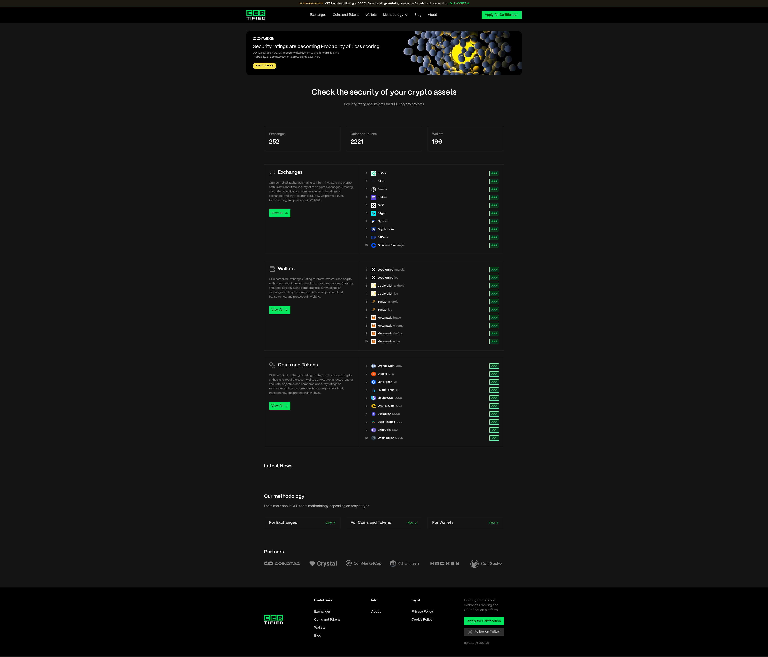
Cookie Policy (422, 619)
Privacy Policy (422, 611)
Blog (417, 14)
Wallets (371, 14)
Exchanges (318, 14)
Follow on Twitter (487, 631)
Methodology (393, 14)
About (432, 14)
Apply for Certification (501, 14)
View (329, 522)
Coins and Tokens (346, 14)
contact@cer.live (476, 642)
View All (277, 213)
